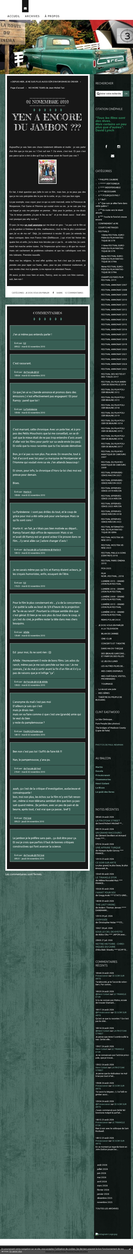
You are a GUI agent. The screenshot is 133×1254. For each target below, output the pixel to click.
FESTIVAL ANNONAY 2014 (114, 319)
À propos (52, 16)
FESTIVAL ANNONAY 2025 (114, 369)
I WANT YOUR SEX (106, 892)
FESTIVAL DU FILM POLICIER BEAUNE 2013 (113, 398)
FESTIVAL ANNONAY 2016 (114, 329)
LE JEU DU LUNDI (109, 661)
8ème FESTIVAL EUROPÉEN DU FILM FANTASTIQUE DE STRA (112, 259)
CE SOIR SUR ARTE (106, 862)
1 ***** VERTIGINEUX (108, 183)
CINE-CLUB (106, 638)
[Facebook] (106, 147)
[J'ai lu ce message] (129, 1249)
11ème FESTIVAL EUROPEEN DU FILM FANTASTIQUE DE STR (113, 248)
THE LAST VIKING (105, 904)
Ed (25, 343)
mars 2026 (102, 1185)
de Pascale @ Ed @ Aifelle (36, 682)
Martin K (27, 492)
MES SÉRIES (104, 693)
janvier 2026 (103, 1194)
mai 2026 (101, 1177)
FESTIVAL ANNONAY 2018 (114, 339)
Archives (32, 16)
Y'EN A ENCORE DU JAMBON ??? (47, 122)
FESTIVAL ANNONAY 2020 (114, 349)
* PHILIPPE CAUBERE (108, 179)
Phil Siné (27, 818)
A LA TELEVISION (109, 628)
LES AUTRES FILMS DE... (112, 666)
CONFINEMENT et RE (108, 223)
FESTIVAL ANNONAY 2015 (114, 324)
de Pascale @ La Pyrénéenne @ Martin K (42, 549)
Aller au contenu (11, 2)
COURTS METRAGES (108, 227)
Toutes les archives (107, 1208)
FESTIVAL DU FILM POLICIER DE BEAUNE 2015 (113, 429)
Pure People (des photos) (108, 723)
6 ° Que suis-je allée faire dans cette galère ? (111, 204)
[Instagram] (118, 147)
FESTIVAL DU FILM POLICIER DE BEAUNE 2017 (113, 445)
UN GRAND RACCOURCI (109, 832)
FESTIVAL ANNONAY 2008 (114, 290)
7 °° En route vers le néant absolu (109, 211)
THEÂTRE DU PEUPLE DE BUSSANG (109, 698)
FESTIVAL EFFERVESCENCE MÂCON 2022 (111, 520)
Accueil (13, 16)
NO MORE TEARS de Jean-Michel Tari (46, 88)
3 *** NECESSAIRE (107, 191)
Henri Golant (102, 783)
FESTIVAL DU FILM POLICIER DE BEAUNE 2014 (113, 422)
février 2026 (103, 1190)
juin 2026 (101, 1173)
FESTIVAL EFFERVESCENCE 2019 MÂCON (111, 489)
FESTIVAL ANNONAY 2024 (114, 364)
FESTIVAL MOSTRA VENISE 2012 (112, 538)
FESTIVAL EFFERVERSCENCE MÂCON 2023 (112, 481)
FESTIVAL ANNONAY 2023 (114, 359)
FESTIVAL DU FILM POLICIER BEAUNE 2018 (113, 406)
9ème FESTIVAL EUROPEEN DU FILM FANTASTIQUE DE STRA (112, 269)
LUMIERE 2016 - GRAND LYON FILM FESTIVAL (112, 590)
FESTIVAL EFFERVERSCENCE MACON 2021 (112, 474)
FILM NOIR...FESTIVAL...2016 (112, 574)
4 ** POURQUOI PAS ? (109, 195)
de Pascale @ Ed (31, 372)
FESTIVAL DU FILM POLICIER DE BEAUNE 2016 (113, 437)
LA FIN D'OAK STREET (108, 820)
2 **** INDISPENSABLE (109, 187)
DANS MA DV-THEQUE (112, 648)
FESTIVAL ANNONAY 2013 (114, 314)
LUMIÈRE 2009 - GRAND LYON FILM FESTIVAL (112, 598)
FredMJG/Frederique (33, 731)
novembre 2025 (105, 1202)
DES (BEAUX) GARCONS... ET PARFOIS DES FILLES (113, 654)
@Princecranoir (103, 1104)
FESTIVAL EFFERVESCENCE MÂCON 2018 (111, 512)
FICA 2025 (106, 568)
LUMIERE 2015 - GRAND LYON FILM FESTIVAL (112, 582)
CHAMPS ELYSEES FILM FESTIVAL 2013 (112, 278)
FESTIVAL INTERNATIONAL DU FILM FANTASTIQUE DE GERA (112, 530)
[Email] (25, 6)
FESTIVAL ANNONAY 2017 (114, 334)
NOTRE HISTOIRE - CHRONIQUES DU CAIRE (110, 945)
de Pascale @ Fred (32, 768)
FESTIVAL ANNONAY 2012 (114, 309)
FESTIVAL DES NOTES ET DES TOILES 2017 (113, 375)
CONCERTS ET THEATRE (113, 643)
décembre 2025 (104, 1198)
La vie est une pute (107, 689)
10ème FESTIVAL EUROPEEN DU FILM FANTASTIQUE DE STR (113, 238)
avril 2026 (102, 1181)
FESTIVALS (103, 231)
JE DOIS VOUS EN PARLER (37, 293)
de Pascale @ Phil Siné (34, 855)
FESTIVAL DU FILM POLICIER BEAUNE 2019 (113, 414)
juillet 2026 (102, 1169)
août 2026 (102, 1165)
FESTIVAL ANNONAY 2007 (114, 285)
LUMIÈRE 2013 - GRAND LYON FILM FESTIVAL (112, 605)
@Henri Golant (102, 994)
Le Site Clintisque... (104, 719)
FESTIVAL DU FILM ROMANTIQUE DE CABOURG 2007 (113, 454)
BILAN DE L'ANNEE (109, 633)
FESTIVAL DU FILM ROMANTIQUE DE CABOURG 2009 (113, 465)
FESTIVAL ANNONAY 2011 (114, 305)
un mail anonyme (33, 225)
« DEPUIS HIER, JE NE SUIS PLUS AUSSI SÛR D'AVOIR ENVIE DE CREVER (44, 81)
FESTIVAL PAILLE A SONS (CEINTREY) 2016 (113, 554)
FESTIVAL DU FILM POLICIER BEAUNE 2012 (113, 391)
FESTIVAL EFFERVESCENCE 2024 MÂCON (111, 497)
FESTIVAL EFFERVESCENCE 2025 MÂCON (111, 505)
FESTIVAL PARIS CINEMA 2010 (113, 562)
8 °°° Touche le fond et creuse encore (111, 218)
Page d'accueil (17, 88)
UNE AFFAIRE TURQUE (108, 847)
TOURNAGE (107, 684)
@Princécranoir (103, 1012)
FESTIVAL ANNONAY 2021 (114, 354)
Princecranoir (102, 976)
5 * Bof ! (102, 199)
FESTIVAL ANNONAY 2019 (114, 344)
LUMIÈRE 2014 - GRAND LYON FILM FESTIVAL (112, 613)
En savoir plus (16, 1251)
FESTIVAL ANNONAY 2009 (114, 295)
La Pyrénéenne (30, 409)
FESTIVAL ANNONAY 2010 (114, 300)
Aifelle (26, 632)
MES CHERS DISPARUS (112, 671)
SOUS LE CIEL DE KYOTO (109, 931)
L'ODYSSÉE (101, 919)
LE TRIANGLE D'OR (106, 877)
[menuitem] (13, 16)
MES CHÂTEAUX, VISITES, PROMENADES (113, 677)
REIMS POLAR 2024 (110, 620)
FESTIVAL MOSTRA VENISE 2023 (112, 546)
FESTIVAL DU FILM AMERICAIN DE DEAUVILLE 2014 (114, 383)
